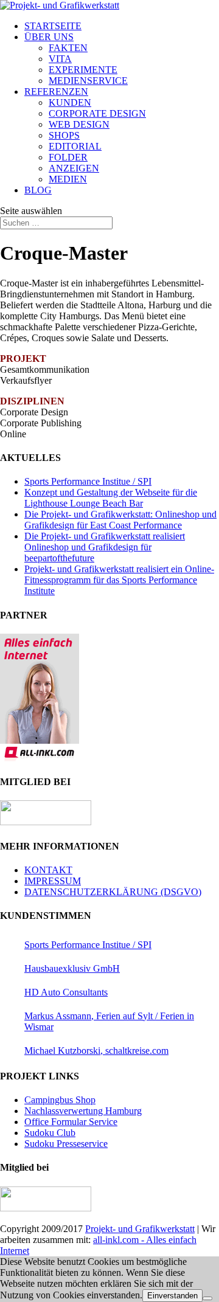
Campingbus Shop (60, 1100)
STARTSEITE (53, 26)
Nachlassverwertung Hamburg (83, 1111)
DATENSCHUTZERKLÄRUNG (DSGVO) (112, 892)
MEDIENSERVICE (88, 80)
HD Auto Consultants (66, 992)
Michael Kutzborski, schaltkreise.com (96, 1050)
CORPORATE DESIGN (97, 113)
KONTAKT (48, 870)
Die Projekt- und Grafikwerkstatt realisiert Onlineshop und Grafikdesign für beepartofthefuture (104, 547)
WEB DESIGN (79, 124)
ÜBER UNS (49, 37)
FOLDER (68, 157)
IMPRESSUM (52, 881)
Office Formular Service (70, 1122)
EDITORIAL (75, 146)
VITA (60, 59)
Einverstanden (172, 1295)
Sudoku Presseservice (66, 1143)
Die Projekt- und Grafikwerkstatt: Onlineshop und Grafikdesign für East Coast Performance (120, 519)
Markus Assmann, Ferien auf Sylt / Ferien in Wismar (109, 1021)
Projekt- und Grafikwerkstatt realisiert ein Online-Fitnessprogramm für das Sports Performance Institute (119, 580)
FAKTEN (68, 48)
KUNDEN (70, 102)
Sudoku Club (49, 1132)
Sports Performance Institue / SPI (87, 481)
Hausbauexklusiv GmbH (72, 968)
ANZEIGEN (74, 168)
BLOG (38, 190)
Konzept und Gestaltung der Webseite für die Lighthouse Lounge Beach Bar (110, 497)
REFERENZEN (56, 91)
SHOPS (64, 135)
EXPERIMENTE (83, 69)
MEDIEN (68, 179)
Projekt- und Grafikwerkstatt (140, 1229)
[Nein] (207, 1298)
